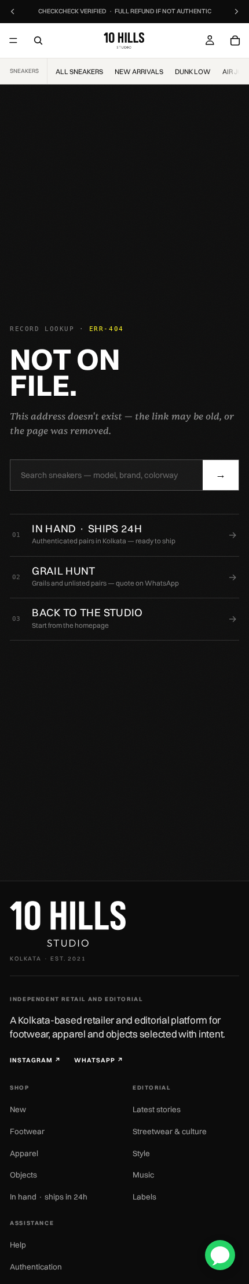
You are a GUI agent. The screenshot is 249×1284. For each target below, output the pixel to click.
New (18, 1109)
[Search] (38, 40)
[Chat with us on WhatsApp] (220, 1255)
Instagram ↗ (35, 1060)
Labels (144, 1196)
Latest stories (157, 1109)
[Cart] (235, 40)
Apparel (24, 1153)
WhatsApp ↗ (99, 1060)
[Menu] (13, 40)
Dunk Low (193, 71)
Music (143, 1174)
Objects (23, 1174)
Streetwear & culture (170, 1131)
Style (141, 1153)
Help (18, 1244)
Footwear (27, 1131)
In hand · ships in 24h (48, 1196)
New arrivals (139, 71)
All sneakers (79, 71)
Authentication (36, 1266)
